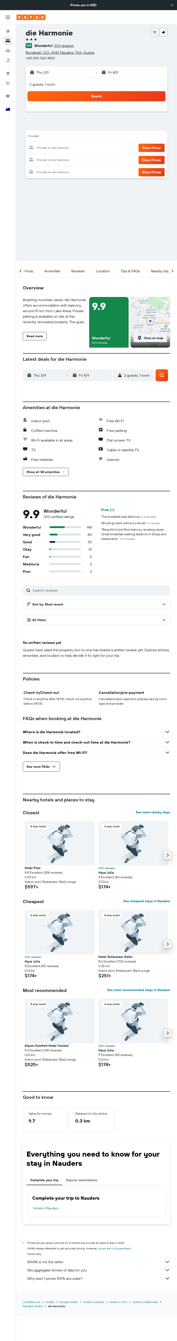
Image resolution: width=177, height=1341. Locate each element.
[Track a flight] (8, 83)
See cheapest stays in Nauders (146, 901)
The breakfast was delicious (128, 517)
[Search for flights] (8, 31)
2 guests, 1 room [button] (42, 84)
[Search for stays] (8, 41)
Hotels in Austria (93, 1302)
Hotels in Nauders (45, 1208)
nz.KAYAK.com (31, 1302)
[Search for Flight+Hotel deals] (8, 60)
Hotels (50, 1302)
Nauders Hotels (32, 1306)
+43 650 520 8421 (40, 58)
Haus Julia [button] (106, 872)
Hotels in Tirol (118, 1302)
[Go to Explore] (8, 73)
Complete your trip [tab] (44, 1180)
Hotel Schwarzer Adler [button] (115, 957)
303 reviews (64, 45)
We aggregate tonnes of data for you (57, 1270)
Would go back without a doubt (130, 523)
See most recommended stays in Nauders (138, 990)
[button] (172, 5)
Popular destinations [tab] (81, 1180)
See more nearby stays (153, 812)
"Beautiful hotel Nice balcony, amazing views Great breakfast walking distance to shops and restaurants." (133, 534)
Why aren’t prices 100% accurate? (54, 1278)
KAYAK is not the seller (45, 1262)
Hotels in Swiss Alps (145, 1302)
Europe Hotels (69, 1302)
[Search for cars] (8, 50)
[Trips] (8, 96)
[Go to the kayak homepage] (31, 17)
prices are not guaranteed (114, 1248)
